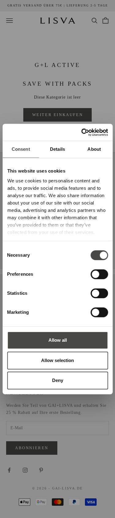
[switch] (99, 274)
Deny (57, 380)
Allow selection (57, 360)
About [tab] (94, 149)
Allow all (57, 340)
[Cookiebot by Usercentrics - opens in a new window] (82, 132)
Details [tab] (57, 149)
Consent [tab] (21, 149)
